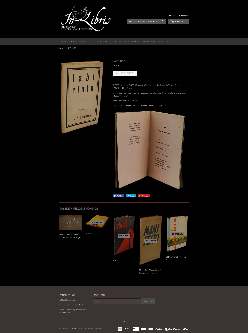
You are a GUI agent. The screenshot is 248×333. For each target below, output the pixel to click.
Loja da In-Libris (70, 328)
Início (62, 41)
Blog (118, 41)
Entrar (170, 15)
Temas (73, 41)
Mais (168, 41)
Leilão (84, 41)
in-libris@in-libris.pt (67, 300)
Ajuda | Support (151, 41)
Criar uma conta (183, 15)
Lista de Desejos (102, 41)
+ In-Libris (131, 41)
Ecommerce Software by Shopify (90, 328)
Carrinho (180, 21)
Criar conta (148, 301)
